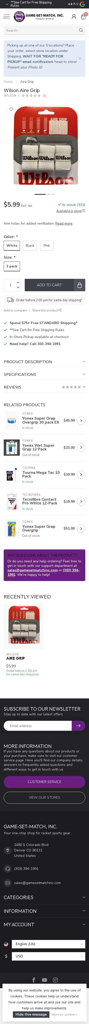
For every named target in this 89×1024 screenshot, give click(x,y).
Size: (9, 257)
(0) (44, 96)
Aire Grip (27, 82)
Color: (10, 236)
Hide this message (31, 1014)
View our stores (44, 797)
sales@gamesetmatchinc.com (32, 570)
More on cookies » (64, 1014)
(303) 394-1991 (26, 868)
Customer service (44, 782)
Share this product (45, 310)
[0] (83, 16)
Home (8, 82)
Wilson (10, 95)
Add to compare (15, 310)
